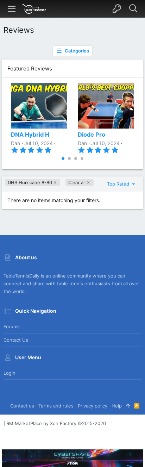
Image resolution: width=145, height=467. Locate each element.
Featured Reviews (29, 68)
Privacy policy (92, 406)
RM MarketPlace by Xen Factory (56, 423)
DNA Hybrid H (30, 134)
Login (9, 373)
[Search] (133, 8)
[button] (12, 8)
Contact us (16, 340)
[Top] (128, 405)
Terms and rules (56, 406)
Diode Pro (91, 134)
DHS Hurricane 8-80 (30, 182)
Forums (12, 326)
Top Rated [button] (119, 184)
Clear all (77, 182)
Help (117, 406)
